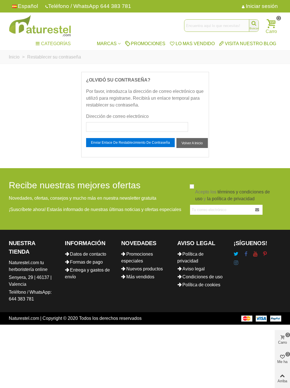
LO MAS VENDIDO (195, 43)
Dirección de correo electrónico (117, 116)
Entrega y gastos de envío (87, 273)
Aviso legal (193, 268)
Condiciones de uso (202, 276)
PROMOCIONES (148, 43)
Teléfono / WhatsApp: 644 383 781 (30, 295)
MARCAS (107, 43)
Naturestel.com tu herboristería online (28, 266)
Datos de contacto (88, 254)
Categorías (56, 43)
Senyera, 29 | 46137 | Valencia (30, 281)
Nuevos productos (144, 268)
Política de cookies (201, 284)
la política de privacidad (231, 198)
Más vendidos (140, 276)
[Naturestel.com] (40, 25)
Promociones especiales (137, 257)
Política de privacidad (190, 257)
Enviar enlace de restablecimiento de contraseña (130, 143)
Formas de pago (86, 262)
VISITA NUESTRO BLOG (250, 43)
